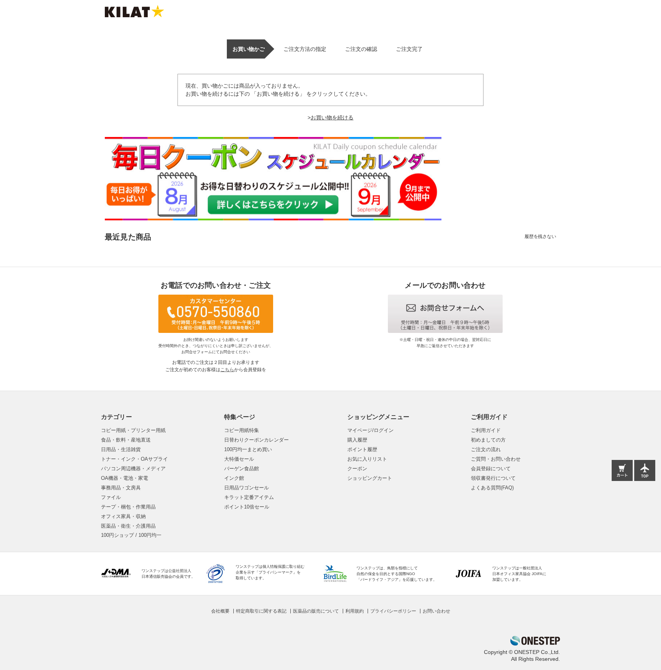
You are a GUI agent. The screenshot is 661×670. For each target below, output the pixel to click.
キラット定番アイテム (249, 497)
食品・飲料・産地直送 (126, 440)
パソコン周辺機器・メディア (133, 468)
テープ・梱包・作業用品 (128, 507)
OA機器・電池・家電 (124, 478)
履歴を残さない (540, 236)
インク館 (234, 478)
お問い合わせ (436, 611)
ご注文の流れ (486, 449)
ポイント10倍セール (246, 507)
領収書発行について (493, 478)
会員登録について (491, 468)
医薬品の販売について (316, 611)
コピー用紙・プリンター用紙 (133, 430)
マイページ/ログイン (370, 430)
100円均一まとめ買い (248, 449)
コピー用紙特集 (241, 430)
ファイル (111, 497)
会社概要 (220, 611)
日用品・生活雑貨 (121, 449)
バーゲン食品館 (241, 468)
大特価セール (239, 459)
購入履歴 (357, 440)
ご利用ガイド (486, 430)
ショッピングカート (369, 478)
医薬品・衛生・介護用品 (128, 526)
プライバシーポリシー (393, 611)
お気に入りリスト (367, 459)
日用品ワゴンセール (246, 488)
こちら (227, 369)
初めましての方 (488, 440)
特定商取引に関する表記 (261, 611)
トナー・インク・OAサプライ (134, 459)
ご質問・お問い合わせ (496, 459)
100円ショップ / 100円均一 (131, 535)
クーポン (357, 468)
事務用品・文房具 (121, 488)
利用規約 (354, 611)
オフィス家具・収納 (123, 516)
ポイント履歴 (362, 449)
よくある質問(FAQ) (492, 488)
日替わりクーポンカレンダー (256, 440)
